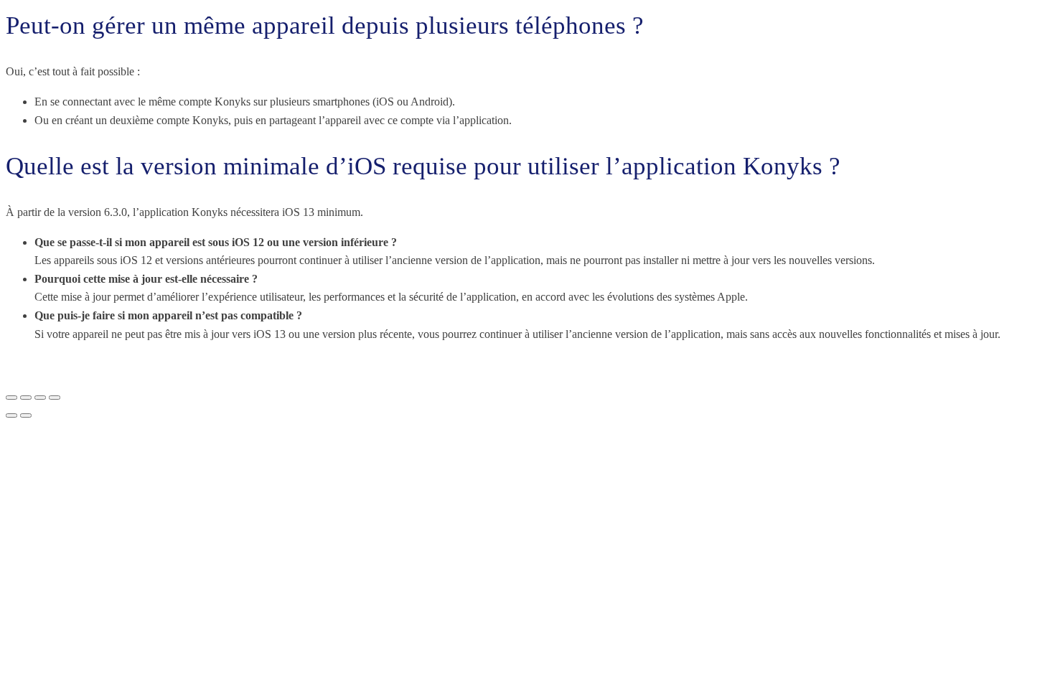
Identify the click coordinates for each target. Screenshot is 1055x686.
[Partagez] (40, 397)
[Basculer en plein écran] (26, 397)
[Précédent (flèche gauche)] (11, 415)
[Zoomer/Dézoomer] (11, 397)
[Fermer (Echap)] (54, 397)
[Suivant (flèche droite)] (26, 415)
